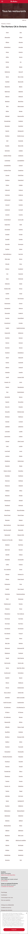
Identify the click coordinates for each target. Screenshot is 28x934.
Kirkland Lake (20, 411)
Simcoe (7, 687)
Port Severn (20, 628)
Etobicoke (20, 278)
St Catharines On (21, 707)
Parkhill (7, 589)
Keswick (7, 402)
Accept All (14, 929)
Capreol (21, 165)
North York (7, 549)
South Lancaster (20, 697)
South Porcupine (7, 702)
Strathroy (7, 737)
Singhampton (21, 687)
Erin (7, 274)
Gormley (7, 318)
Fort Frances (21, 298)
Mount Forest (7, 515)
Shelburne (20, 682)
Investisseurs (4, 895)
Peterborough (7, 604)
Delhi (20, 224)
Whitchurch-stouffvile (21, 840)
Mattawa (20, 480)
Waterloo (7, 820)
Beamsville (20, 81)
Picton (20, 609)
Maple (20, 466)
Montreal (20, 505)
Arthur (7, 57)
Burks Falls (20, 145)
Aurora (20, 57)
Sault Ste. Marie (20, 668)
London (20, 446)
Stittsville (7, 727)
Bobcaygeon (21, 106)
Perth (7, 599)
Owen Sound (21, 579)
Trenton (7, 791)
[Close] (26, 913)
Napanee (7, 520)
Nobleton (7, 544)
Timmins (21, 776)
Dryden (20, 234)
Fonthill (7, 293)
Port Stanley (7, 633)
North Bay (20, 544)
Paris (20, 584)
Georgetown (7, 308)
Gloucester (7, 313)
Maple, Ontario (7, 471)
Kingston (21, 407)
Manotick (7, 466)
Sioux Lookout (7, 692)
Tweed (20, 791)
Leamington (7, 436)
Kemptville (7, 397)
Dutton (20, 249)
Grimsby (21, 323)
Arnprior (21, 52)
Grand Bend (21, 318)
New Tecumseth (7, 530)
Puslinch (7, 638)
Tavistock (7, 746)
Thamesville (21, 751)
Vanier (7, 801)
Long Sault (7, 451)
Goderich (20, 313)
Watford (21, 820)
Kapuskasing (21, 387)
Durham (7, 249)
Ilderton (7, 367)
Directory (3, 23)
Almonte (21, 42)
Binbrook (21, 96)
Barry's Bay (20, 76)
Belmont (7, 96)
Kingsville (7, 411)
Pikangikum (7, 613)
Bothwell (7, 116)
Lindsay (21, 436)
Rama (20, 638)
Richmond (7, 648)
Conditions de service (6, 907)
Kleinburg (20, 416)
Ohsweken (7, 559)
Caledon (21, 150)
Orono (20, 569)
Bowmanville (21, 116)
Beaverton (7, 86)
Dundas (21, 239)
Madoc (20, 456)
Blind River (20, 101)
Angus (7, 52)
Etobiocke (7, 283)
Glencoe (21, 308)
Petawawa (20, 599)
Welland (7, 830)
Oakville (7, 554)
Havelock (7, 352)
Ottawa (7, 579)
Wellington (20, 830)
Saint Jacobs (7, 663)
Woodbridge (7, 855)
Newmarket (7, 535)
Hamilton (7, 338)
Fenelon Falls (7, 288)
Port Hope (7, 623)
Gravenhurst (7, 323)
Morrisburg (7, 510)
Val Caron (20, 796)
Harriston (7, 347)
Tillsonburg (7, 776)
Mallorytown (21, 461)
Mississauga (7, 500)
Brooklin (7, 145)
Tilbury (20, 771)
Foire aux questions (5, 900)
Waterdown (7, 815)
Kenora (20, 397)
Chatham (7, 180)
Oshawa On (21, 574)
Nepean (21, 520)
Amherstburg (7, 47)
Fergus (20, 288)
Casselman (20, 170)
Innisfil (7, 377)
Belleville (21, 91)
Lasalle (20, 431)
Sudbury (7, 742)
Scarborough (7, 673)
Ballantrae (7, 72)
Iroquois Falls (21, 377)
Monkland (7, 505)
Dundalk (7, 239)
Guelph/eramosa (21, 328)
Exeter (20, 283)
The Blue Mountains (7, 756)
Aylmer (7, 62)
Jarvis (20, 382)
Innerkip (21, 372)
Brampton (7, 126)
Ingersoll (21, 367)
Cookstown (7, 209)
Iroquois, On (7, 382)
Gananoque (7, 303)
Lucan (20, 451)
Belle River (7, 91)
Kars (7, 392)
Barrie (7, 76)
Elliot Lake (7, 259)
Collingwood (7, 200)
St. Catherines (7, 717)
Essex (7, 278)
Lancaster (7, 431)
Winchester (20, 845)
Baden (20, 67)
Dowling (21, 229)
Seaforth (7, 677)
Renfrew (21, 643)
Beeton (20, 86)
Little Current (21, 441)
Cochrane (7, 195)
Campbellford (20, 160)
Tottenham (20, 786)
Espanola (20, 274)
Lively (7, 446)
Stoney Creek (21, 727)
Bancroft (21, 72)
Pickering (7, 609)
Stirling (20, 722)
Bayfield (7, 81)
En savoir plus (4, 880)
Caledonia (20, 155)
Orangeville (21, 559)
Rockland (20, 653)
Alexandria (7, 37)
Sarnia (7, 668)
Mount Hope (21, 515)
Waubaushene (7, 825)
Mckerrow (7, 485)
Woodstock (20, 855)
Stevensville (7, 722)
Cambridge (7, 160)
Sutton (20, 742)
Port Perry (20, 623)
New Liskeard (21, 525)
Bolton (7, 111)
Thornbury (7, 761)
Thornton (7, 766)
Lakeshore (20, 426)
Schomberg (20, 673)
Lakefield (7, 426)
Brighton (7, 136)
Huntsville (20, 362)
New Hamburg (7, 525)
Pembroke (7, 594)
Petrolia (21, 604)
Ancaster (21, 47)
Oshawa (7, 574)
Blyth (7, 106)
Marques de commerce (6, 910)
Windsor (7, 850)
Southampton (21, 702)
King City (7, 407)
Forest (20, 293)
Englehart (20, 269)
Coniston (21, 205)
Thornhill (21, 761)
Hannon (7, 342)
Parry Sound (21, 589)
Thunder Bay (7, 771)
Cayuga (7, 175)
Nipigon (21, 540)
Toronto (20, 781)
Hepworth (20, 357)
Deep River (7, 224)
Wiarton (7, 845)
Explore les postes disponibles (8, 875)
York (21, 860)
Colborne (20, 195)
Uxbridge (7, 796)
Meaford (21, 485)
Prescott (21, 633)
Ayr (20, 62)
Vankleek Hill (21, 801)
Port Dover (7, 618)
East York (21, 254)
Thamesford (7, 751)
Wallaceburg (7, 810)
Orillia (7, 564)
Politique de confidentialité (7, 905)
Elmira (20, 259)
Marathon (20, 471)
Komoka (7, 421)
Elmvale (7, 264)
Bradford (21, 121)
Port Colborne (20, 613)
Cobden (21, 185)
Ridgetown (7, 653)
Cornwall (21, 209)
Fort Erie (7, 298)
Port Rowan (7, 628)
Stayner (21, 717)
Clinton (7, 185)
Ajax (21, 32)
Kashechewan (20, 392)
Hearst (7, 357)
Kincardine (20, 402)
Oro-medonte (7, 569)
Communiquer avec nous (7, 897)
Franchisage (4, 892)
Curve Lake (20, 219)
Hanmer (21, 338)
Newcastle (20, 530)
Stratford (21, 732)
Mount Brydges (20, 510)
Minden (21, 495)
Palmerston (7, 584)
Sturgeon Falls (20, 737)
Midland (7, 490)
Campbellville (7, 165)
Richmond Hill (20, 648)
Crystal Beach (7, 219)
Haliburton (20, 333)
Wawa (20, 825)
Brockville (20, 141)
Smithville (7, 697)
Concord (7, 205)
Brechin (7, 131)
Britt (7, 141)
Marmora (7, 480)
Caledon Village (7, 155)
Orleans (21, 564)
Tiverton (7, 781)
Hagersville (7, 333)
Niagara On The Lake (7, 540)
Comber (21, 200)
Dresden (7, 234)
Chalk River (20, 175)
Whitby (7, 840)
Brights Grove (20, 136)
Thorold (21, 766)
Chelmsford (20, 180)
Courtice (21, 214)
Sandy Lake (20, 663)
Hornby (7, 362)
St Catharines (7, 707)
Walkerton (20, 806)
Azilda (7, 67)
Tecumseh (20, 746)
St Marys (7, 712)
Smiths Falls (20, 692)
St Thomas (20, 712)
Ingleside (7, 372)
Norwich (21, 549)
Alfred (20, 37)
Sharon (7, 682)
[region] (14, 922)
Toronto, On (7, 786)
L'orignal (21, 421)
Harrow (20, 347)
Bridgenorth (21, 131)
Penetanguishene (21, 594)
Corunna (7, 214)
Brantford (20, 126)
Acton (7, 32)
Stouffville (7, 732)
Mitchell (21, 500)
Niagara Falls (21, 535)
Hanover (21, 342)
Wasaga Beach (20, 810)
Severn (20, 677)
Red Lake (7, 643)
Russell (7, 658)
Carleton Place (7, 170)
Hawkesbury (21, 352)
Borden (20, 111)
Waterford (20, 815)
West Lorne (20, 835)
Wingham (20, 850)
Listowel (7, 441)
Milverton (7, 495)
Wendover (7, 835)
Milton (20, 490)
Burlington (7, 150)
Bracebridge (7, 121)
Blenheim (7, 101)
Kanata (7, 387)
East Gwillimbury (7, 254)
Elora (20, 264)
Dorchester (7, 229)
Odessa (21, 554)
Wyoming (7, 860)
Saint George (21, 658)
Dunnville (7, 244)
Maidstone (7, 461)
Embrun (7, 269)
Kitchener (7, 416)
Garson (20, 303)
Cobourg (21, 190)
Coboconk (7, 190)
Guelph (7, 328)
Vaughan (7, 806)
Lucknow (7, 456)
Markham (20, 475)
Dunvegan (20, 244)
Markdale (7, 475)
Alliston (7, 42)
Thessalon (20, 756)
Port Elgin (20, 618)
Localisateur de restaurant (7, 886)
